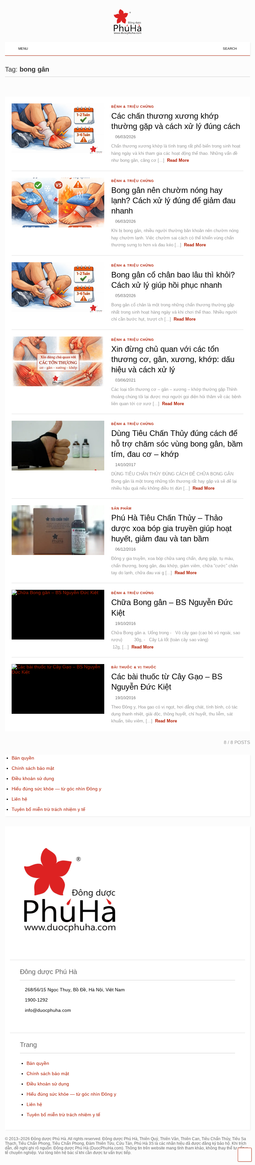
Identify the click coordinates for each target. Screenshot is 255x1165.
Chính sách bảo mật (33, 768)
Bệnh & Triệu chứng (132, 106)
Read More (178, 160)
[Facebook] (215, 48)
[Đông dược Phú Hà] (127, 33)
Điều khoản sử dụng (33, 778)
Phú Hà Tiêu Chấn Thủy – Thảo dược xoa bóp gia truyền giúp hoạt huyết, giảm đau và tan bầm (171, 528)
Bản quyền (23, 758)
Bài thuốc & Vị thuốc (133, 667)
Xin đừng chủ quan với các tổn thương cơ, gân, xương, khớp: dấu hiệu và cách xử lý (172, 359)
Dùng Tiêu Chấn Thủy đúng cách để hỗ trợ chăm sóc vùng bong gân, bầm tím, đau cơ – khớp (177, 443)
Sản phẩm (121, 508)
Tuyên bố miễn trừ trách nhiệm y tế (48, 809)
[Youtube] (205, 48)
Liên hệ (19, 799)
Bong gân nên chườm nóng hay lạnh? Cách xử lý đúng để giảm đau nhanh (173, 200)
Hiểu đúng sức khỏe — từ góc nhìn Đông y (56, 788)
